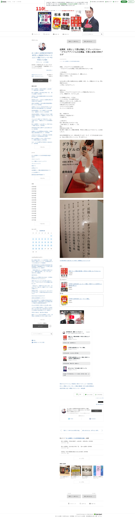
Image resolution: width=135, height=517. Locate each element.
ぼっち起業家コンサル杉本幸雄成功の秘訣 (71, 61)
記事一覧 (47, 34)
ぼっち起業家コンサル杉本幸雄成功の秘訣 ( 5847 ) (41, 156)
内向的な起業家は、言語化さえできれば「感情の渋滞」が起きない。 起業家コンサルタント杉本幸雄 (42, 115)
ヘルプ (100, 516)
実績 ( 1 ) (34, 165)
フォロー (97, 410)
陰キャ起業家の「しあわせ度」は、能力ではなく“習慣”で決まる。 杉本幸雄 (42, 124)
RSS (34, 340)
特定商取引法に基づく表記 (92, 516)
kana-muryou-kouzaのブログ (38, 295)
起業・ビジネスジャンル (37, 76)
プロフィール (39, 62)
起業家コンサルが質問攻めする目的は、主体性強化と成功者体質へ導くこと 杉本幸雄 (42, 132)
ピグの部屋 (45, 62)
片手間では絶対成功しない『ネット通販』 (79, 298)
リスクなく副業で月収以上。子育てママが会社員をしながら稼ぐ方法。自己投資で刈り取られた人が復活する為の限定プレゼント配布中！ (42, 309)
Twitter (71, 418)
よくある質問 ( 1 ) (36, 172)
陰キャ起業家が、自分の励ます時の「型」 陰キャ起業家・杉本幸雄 (42, 93)
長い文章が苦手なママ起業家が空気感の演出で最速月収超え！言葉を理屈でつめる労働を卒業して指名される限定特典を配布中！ (42, 302)
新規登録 (124, 1)
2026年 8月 (42, 230)
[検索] (101, 34)
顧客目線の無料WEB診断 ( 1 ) (38, 174)
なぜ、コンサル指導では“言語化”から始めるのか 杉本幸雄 (42, 142)
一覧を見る (42, 147)
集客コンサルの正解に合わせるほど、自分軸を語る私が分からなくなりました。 (42, 278)
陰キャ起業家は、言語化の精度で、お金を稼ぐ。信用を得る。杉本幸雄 (41, 89)
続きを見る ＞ (50, 70)
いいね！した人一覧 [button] (99, 398)
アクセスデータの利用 (80, 516)
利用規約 (72, 516)
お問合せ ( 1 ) (35, 168)
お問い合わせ (66, 516)
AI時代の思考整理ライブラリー (38, 298)
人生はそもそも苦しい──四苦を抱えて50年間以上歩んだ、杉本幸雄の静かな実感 (42, 135)
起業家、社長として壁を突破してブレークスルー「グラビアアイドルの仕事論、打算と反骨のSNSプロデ (81, 52)
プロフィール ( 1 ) (36, 159)
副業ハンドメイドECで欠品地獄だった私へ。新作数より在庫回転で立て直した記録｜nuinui (42, 315)
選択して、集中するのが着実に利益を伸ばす (75, 41)
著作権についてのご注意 (38, 342)
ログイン (131, 1)
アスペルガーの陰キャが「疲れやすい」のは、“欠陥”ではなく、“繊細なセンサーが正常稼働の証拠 (42, 120)
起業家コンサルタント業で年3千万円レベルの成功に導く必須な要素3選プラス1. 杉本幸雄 (42, 107)
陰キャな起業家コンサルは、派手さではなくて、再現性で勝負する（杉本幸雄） (41, 139)
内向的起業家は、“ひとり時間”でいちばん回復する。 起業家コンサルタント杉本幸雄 (42, 111)
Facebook (93, 418)
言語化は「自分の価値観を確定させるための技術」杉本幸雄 (42, 97)
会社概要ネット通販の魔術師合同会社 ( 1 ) (41, 170)
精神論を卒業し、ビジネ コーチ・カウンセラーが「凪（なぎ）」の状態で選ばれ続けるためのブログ (42, 292)
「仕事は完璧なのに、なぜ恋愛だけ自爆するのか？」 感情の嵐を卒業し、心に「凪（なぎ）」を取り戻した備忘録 (42, 271)
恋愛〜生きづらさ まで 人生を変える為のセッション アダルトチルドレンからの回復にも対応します (42, 282)
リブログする (99, 394)
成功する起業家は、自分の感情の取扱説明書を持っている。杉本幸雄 (42, 104)
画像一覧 (57, 34)
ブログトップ (37, 34)
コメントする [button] (89, 394)
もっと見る (81, 458)
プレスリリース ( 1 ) (36, 163)
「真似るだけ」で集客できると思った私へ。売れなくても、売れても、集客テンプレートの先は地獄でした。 (42, 287)
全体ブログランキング (36, 74)
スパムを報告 (59, 516)
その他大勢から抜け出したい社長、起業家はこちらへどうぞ (75, 260)
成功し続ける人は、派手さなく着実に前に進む (90, 41)
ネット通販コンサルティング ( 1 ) (39, 161)
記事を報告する (100, 404)
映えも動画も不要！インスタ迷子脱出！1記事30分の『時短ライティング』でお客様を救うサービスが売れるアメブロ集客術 (42, 261)
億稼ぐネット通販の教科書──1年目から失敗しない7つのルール (85, 271)
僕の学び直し (35, 275)
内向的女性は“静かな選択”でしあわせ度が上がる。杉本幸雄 (42, 128)
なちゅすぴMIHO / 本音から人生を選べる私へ (42, 305)
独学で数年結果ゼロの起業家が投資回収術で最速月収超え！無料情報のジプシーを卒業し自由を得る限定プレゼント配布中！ (42, 266)
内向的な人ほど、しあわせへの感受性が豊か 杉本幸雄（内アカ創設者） (42, 100)
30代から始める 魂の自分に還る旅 (40, 312)
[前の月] (37, 231)
